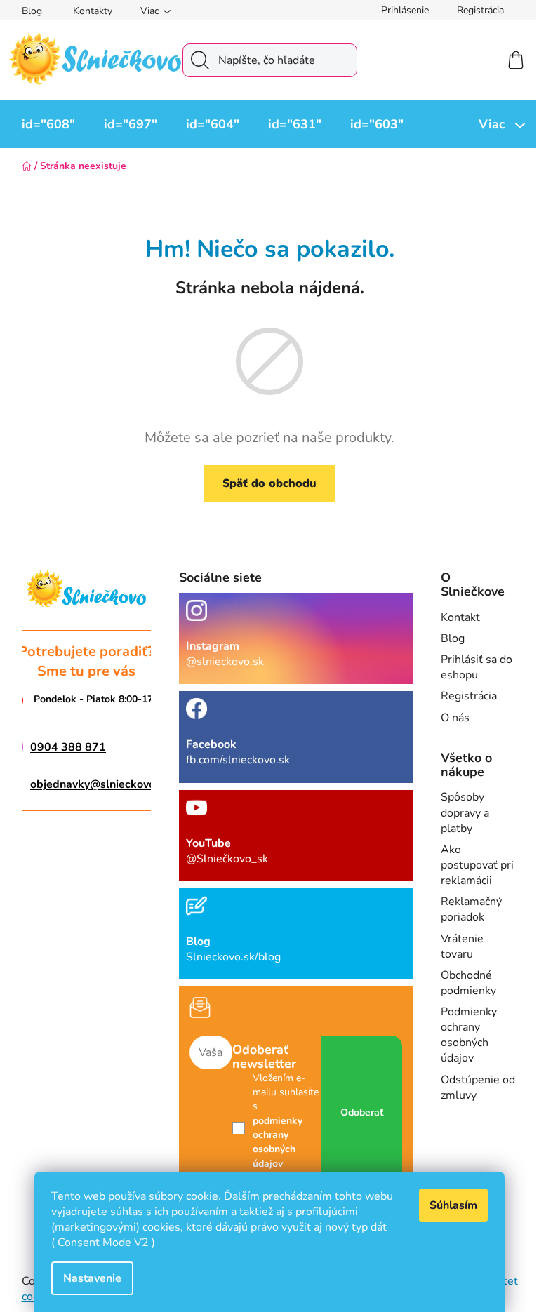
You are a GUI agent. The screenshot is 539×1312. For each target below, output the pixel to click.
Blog (32, 11)
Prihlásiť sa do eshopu (476, 667)
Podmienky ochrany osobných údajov (469, 1035)
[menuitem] (48, 124)
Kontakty (92, 11)
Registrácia (480, 10)
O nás (455, 717)
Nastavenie (92, 1278)
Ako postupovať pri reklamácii (477, 865)
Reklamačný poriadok (471, 909)
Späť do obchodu (269, 483)
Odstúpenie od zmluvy (478, 1087)
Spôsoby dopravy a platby (465, 812)
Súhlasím (453, 1205)
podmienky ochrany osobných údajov (277, 1142)
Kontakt (460, 617)
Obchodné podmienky (468, 983)
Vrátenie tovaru (462, 946)
